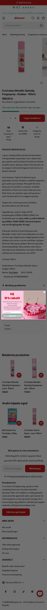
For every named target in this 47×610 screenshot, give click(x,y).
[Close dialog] (44, 292)
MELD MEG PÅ (12, 316)
